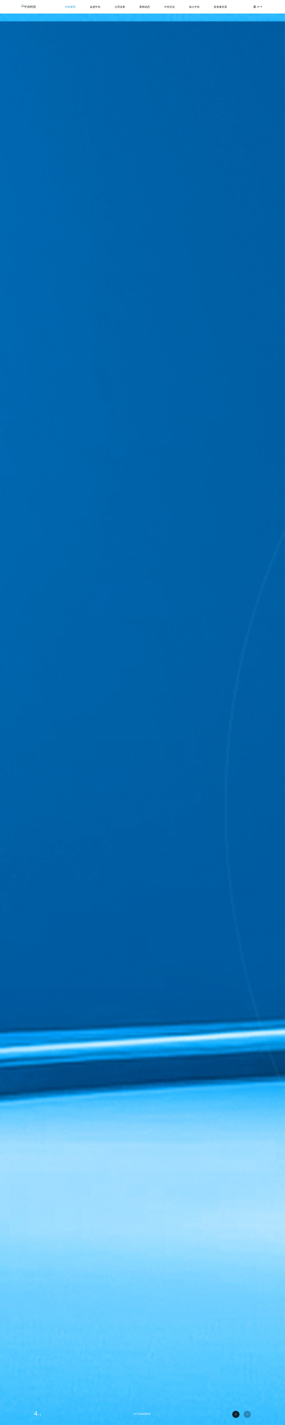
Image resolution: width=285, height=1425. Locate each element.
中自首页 (70, 7)
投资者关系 (220, 7)
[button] (247, 1414)
